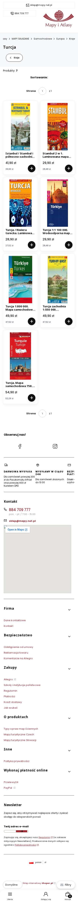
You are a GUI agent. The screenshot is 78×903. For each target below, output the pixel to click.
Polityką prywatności (25, 844)
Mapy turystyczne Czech (19, 734)
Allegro (8, 679)
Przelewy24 (11, 782)
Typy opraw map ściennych (21, 729)
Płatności (9, 696)
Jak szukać (11, 708)
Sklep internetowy (38, 883)
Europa (60, 38)
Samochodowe (43, 38)
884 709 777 (22, 13)
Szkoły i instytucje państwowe (22, 685)
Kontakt (8, 626)
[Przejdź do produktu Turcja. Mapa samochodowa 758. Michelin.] (20, 356)
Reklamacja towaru (16, 652)
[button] (37, 610)
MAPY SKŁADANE (20, 38)
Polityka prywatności (16, 761)
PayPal (8, 788)
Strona (31, 91)
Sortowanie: (39, 77)
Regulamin (10, 691)
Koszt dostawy (13, 702)
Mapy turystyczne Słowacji (20, 740)
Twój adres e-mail (16, 826)
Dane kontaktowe (15, 620)
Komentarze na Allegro (18, 658)
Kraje (72, 38)
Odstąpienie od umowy (18, 647)
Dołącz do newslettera (21, 831)
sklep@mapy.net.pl (41, 5)
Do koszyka (31, 168)
